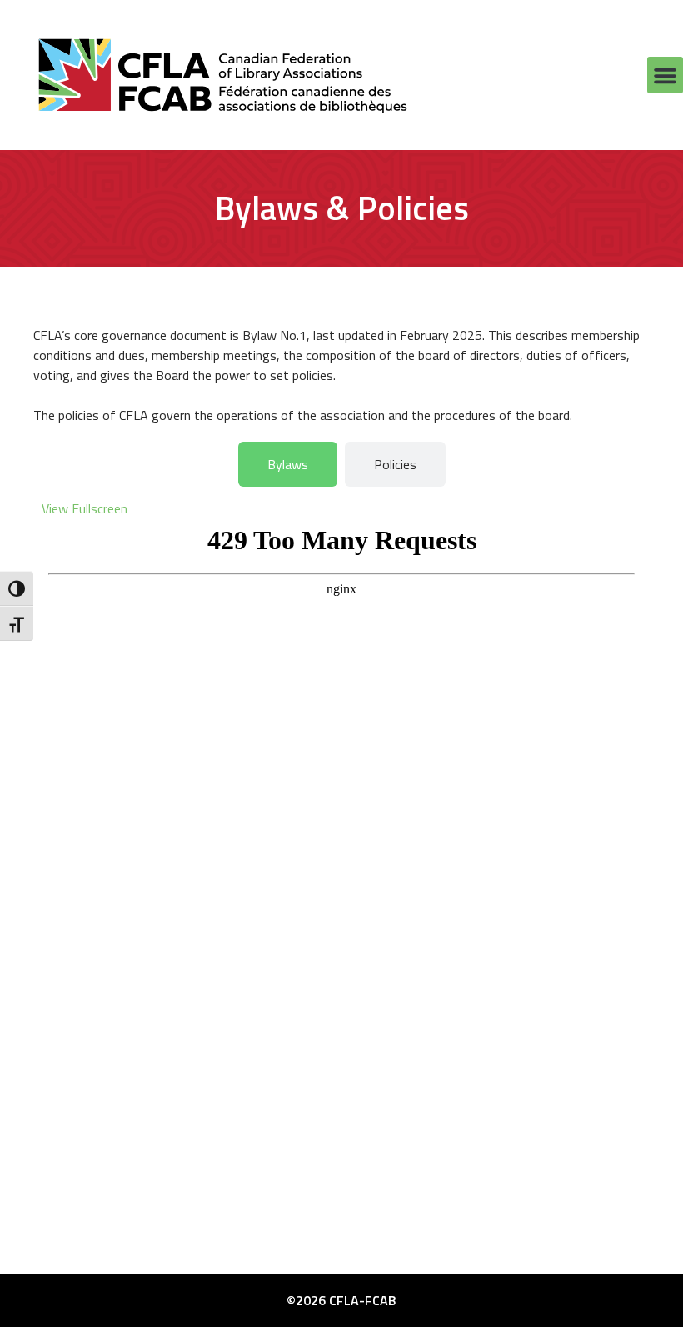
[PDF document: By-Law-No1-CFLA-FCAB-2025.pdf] (341, 851)
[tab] (287, 464)
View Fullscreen (84, 508)
